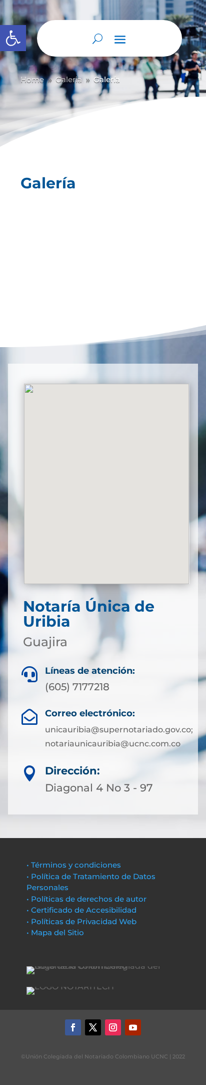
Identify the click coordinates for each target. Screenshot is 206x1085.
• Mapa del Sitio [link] (56, 932)
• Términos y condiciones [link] (73, 865)
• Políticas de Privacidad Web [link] (81, 921)
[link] (13, 38)
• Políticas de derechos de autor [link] (86, 899)
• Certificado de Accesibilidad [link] (81, 910)
